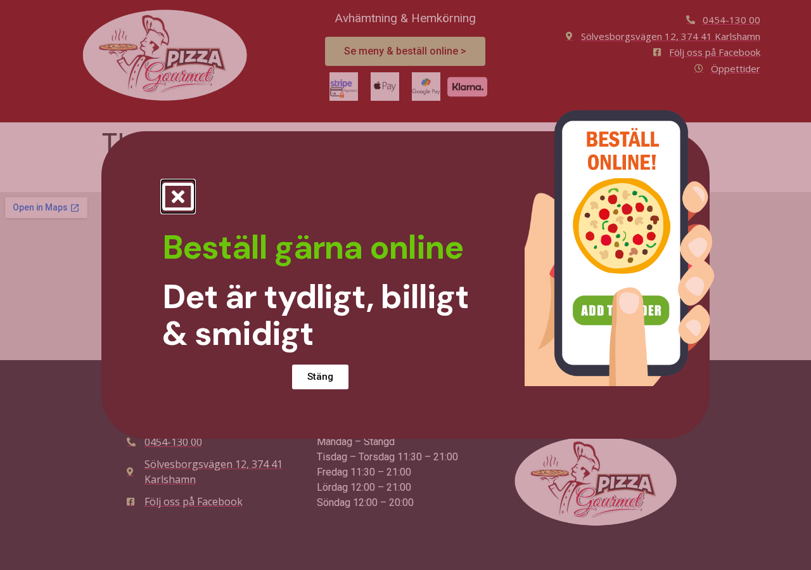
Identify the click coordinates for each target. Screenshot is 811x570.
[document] (405, 285)
